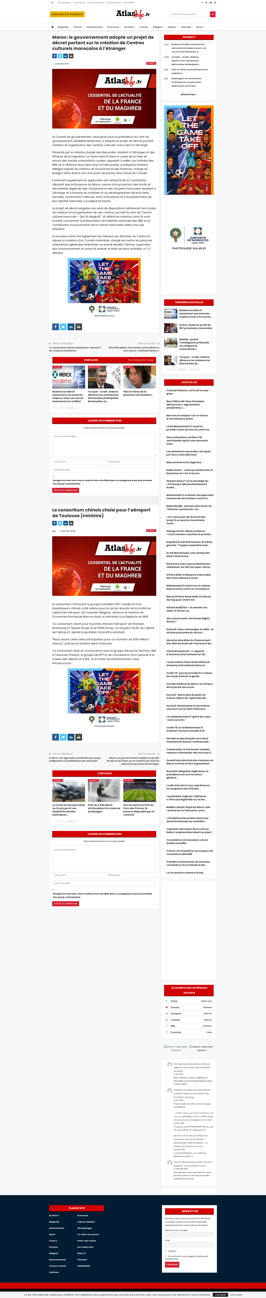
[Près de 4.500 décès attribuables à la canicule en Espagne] (104, 790)
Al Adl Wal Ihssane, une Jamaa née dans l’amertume (188, 554)
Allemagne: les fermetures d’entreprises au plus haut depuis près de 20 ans (186, 82)
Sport (199, 27)
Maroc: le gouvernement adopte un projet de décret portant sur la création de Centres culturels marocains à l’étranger (133, 760)
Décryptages (64, 2)
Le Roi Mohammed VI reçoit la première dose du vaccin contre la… (188, 428)
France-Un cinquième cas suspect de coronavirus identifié (189, 852)
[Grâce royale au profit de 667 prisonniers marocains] (170, 328)
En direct (151, 63)
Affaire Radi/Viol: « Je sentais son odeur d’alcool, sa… (186, 609)
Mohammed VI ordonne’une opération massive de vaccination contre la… (190, 496)
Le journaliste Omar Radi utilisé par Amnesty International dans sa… (188, 663)
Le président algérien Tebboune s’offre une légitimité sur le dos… (186, 798)
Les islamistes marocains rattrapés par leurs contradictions (188, 453)
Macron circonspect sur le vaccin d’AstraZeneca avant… (187, 417)
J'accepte (220, 1294)
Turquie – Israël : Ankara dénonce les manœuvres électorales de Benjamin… (185, 60)
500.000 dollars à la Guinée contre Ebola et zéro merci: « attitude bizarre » (134, 349)
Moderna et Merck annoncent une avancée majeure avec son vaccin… (195, 313)
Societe (53, 1247)
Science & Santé (95, 2)
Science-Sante (57, 1265)
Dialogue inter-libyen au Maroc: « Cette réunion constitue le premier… (189, 532)
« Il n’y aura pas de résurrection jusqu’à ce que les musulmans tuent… (186, 520)
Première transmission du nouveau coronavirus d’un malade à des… (188, 863)
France (77, 27)
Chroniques (79, 2)
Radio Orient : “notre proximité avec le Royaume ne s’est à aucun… (189, 471)
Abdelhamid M (181, 1089)
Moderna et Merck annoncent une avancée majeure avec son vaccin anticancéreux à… (188, 48)
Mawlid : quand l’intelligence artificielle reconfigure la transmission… (194, 344)
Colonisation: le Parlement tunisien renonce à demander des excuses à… (189, 751)
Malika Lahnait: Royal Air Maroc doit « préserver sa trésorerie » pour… (188, 809)
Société (129, 27)
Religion (157, 27)
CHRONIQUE (83, 1265)
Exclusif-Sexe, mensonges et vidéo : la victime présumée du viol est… (190, 631)
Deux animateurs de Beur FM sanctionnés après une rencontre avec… (187, 440)
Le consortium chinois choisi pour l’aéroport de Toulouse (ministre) (75, 349)
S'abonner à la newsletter (67, 14)
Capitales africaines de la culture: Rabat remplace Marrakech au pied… (189, 830)
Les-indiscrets (85, 1247)
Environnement (113, 2)
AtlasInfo (172, 1251)
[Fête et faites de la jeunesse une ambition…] (139, 377)
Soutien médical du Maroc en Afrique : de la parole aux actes (190, 685)
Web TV (81, 1253)
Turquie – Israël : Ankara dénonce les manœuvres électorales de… (194, 360)
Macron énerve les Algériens (184, 462)
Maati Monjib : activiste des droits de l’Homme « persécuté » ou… (189, 507)
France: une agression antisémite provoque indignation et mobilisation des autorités (75, 759)
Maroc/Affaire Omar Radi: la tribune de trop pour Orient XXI (188, 598)
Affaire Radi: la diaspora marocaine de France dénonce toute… (188, 576)
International (94, 27)
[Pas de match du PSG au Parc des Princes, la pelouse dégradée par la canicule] (139, 790)
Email (167, 1240)
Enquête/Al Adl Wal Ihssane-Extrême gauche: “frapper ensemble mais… (189, 543)
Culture (143, 27)
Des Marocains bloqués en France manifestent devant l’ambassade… (188, 740)
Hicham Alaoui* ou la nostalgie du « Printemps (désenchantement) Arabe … (187, 484)
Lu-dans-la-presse (88, 1234)
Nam (176, 1063)
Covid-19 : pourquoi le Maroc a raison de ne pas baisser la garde (189, 674)
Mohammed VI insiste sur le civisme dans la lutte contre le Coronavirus (188, 587)
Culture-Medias (86, 1221)
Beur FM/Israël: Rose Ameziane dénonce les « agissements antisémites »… (185, 404)
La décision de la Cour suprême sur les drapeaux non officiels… (188, 787)
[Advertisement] (189, 930)
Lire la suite (236, 1295)
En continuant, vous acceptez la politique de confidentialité (186, 1257)
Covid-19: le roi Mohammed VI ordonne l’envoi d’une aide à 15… (186, 729)
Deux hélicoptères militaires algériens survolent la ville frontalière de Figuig (192, 1067)
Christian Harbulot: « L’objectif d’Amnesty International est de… (186, 653)
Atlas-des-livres (86, 1240)
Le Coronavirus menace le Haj (184, 872)
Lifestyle (186, 27)
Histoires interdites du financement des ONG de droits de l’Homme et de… (189, 642)
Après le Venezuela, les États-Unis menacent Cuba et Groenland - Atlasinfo (191, 1139)
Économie (113, 27)
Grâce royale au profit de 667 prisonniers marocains (195, 326)
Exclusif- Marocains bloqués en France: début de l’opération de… (187, 696)
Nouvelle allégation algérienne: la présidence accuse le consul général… (187, 774)
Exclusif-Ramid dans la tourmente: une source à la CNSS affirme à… (188, 707)
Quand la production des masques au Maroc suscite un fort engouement (190, 762)
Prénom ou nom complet (176, 1230)
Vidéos (172, 27)
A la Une (57, 367)
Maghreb (63, 27)
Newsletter (128, 2)
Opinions (54, 1272)
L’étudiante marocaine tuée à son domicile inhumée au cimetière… (187, 819)
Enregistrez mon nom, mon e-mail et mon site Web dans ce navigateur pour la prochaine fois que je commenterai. (102, 482)
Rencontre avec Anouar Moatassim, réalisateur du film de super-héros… (189, 565)
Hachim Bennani (182, 1162)
